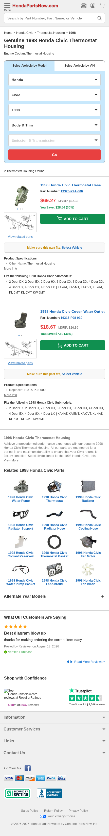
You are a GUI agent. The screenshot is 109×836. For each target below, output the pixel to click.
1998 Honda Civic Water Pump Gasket (20, 582)
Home (8, 33)
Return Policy (53, 811)
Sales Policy (29, 811)
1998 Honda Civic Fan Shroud (54, 582)
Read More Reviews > (89, 662)
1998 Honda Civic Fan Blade (88, 582)
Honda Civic (24, 33)
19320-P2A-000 (72, 191)
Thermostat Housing (51, 33)
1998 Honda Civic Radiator (88, 499)
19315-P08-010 (71, 318)
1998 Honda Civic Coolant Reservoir (21, 554)
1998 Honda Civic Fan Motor (88, 554)
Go (54, 155)
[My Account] (93, 6)
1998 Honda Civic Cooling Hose (88, 526)
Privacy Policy (78, 811)
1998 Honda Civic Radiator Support (20, 526)
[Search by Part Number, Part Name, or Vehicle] (100, 18)
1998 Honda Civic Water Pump (20, 499)
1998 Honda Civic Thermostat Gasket (54, 554)
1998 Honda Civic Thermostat (54, 499)
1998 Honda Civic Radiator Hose (54, 526)
